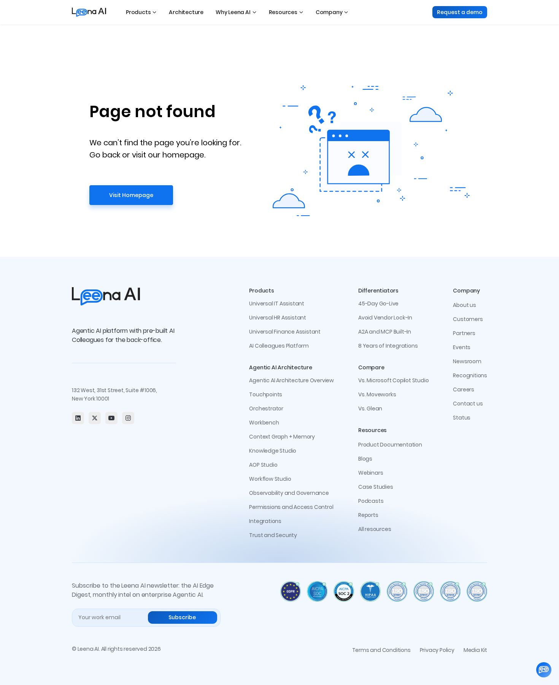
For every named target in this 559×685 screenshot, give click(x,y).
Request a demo (460, 12)
